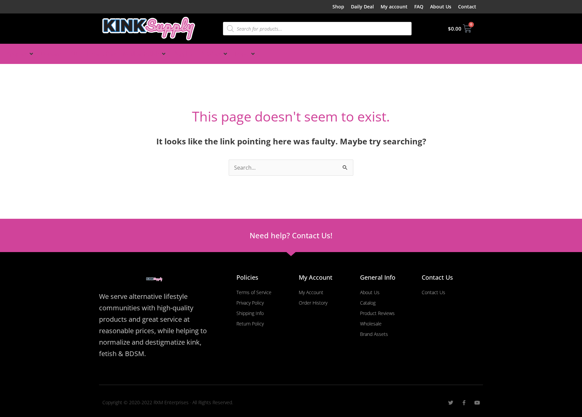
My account (394, 6)
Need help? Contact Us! (291, 235)
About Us (440, 6)
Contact (467, 6)
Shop (338, 6)
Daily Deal (362, 6)
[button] (20, 54)
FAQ (418, 6)
